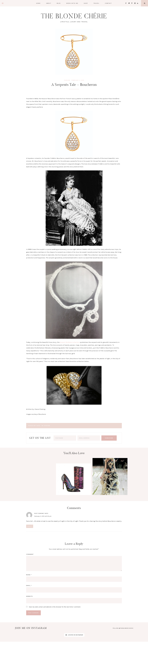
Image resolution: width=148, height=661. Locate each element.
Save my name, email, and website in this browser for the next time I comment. (55, 607)
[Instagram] (135, 0)
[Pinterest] (132, 0)
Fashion (67, 80)
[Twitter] (129, 0)
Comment (30, 554)
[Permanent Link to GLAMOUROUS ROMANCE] (110, 494)
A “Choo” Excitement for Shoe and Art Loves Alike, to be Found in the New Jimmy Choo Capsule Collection (73, 486)
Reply (29, 526)
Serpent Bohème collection (69, 342)
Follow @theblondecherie (123, 628)
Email (29, 585)
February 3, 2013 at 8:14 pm (42, 516)
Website (29, 596)
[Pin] (36, 93)
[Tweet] (33, 93)
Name (29, 574)
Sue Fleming (39, 513)
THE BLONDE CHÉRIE (74, 16)
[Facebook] (126, 0)
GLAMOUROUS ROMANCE (110, 475)
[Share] (27, 93)
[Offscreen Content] (2, 3)
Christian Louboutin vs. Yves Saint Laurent (37, 500)
